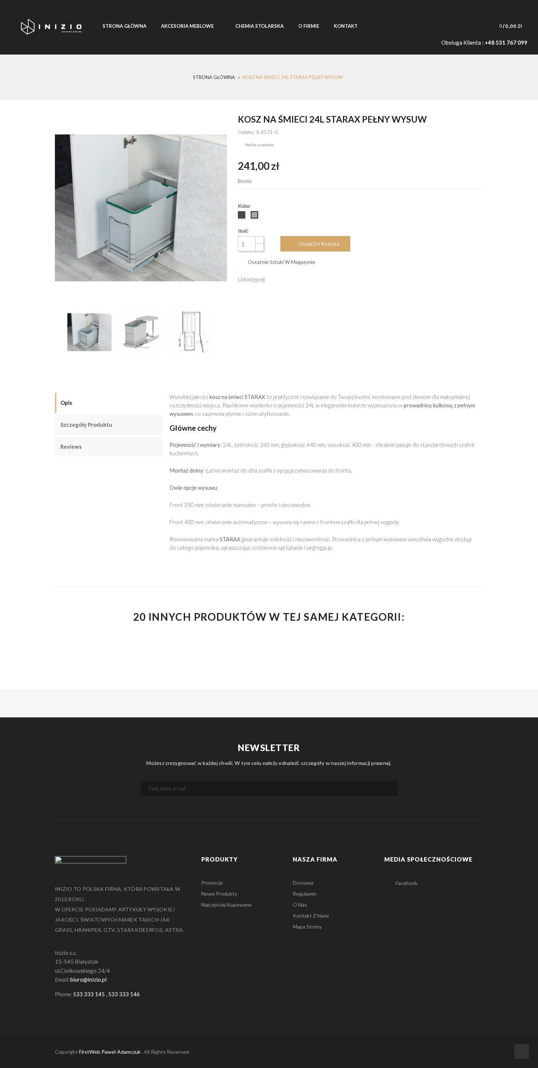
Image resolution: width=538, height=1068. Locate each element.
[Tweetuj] (289, 279)
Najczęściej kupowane (226, 904)
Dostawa (303, 883)
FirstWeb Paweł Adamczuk (110, 1052)
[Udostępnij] (273, 279)
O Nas (300, 904)
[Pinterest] (305, 279)
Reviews (71, 446)
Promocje (212, 883)
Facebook (407, 883)
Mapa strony (307, 926)
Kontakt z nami (311, 915)
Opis (66, 402)
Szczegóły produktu (86, 424)
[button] (505, 25)
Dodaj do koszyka (319, 244)
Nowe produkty (219, 893)
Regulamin (305, 893)
